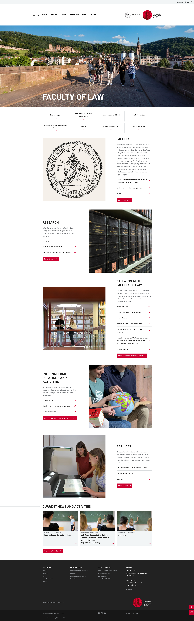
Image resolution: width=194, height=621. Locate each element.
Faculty (44, 15)
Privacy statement (47, 618)
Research (54, 15)
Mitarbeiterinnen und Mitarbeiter (78, 570)
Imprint (56, 618)
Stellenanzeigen (102, 576)
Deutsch (56, 613)
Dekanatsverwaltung (75, 579)
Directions (129, 589)
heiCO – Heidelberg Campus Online (107, 570)
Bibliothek (73, 573)
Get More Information (51, 551)
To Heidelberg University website (52, 602)
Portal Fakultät (123, 200)
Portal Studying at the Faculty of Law (130, 356)
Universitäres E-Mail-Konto (105, 579)
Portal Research (49, 259)
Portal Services (123, 486)
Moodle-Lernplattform (104, 573)
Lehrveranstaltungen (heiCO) (78, 576)
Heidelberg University (183, 2)
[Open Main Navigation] (35, 15)
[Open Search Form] (38, 15)
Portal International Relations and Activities (59, 418)
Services (93, 15)
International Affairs (78, 15)
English (62, 613)
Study (64, 15)
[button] (56, 567)
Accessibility (62, 618)
